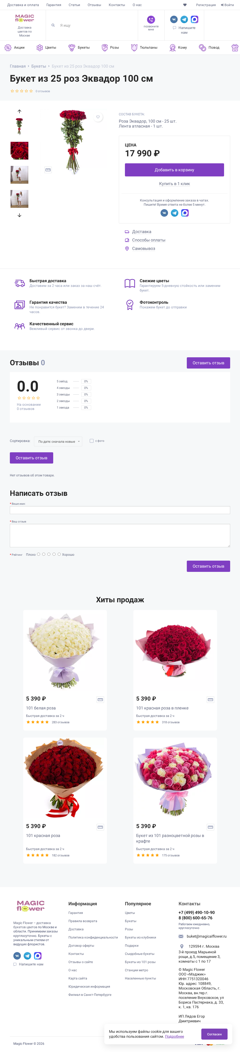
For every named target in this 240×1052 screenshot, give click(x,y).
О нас (137, 5)
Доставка (141, 231)
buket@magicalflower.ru (207, 936)
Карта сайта (77, 978)
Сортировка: (20, 441)
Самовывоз (143, 248)
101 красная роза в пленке (162, 707)
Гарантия (53, 5)
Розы (129, 929)
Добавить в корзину (174, 169)
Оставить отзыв (208, 362)
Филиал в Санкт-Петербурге (89, 995)
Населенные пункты (140, 978)
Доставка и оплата (23, 5)
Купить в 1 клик (174, 183)
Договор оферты (81, 945)
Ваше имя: (19, 503)
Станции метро (136, 970)
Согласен (214, 1034)
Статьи (74, 5)
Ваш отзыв (19, 521)
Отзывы (94, 5)
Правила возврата (82, 921)
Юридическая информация (89, 986)
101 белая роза (41, 707)
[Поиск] (54, 25)
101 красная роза (43, 835)
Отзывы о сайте (80, 962)
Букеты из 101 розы (140, 962)
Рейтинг (17, 554)
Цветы (130, 913)
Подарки (132, 945)
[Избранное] (185, 5)
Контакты (117, 5)
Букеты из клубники (140, 937)
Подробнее (174, 1036)
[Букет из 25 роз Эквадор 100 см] (73, 142)
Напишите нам (31, 964)
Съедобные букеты (139, 954)
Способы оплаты (148, 239)
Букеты (130, 921)
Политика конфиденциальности (93, 937)
